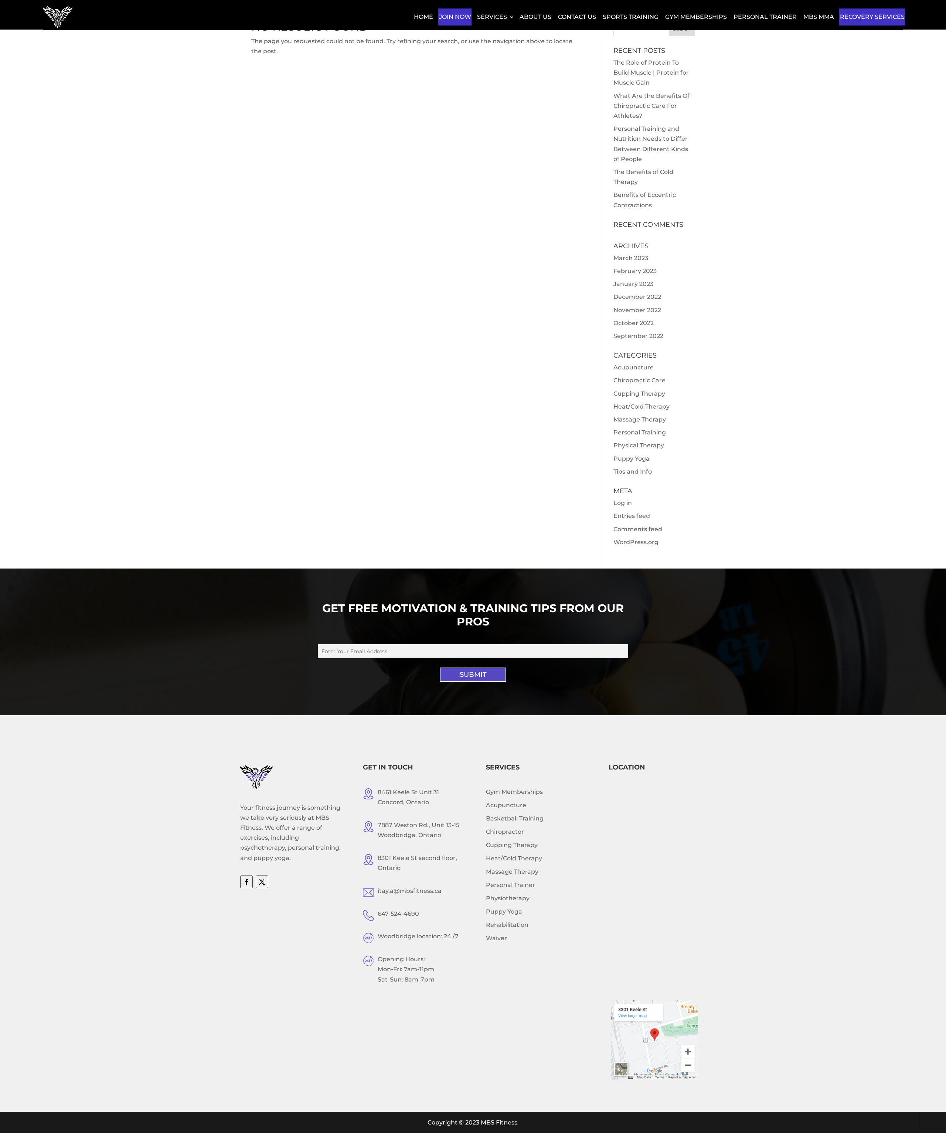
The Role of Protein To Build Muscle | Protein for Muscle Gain (651, 72)
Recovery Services (872, 16)
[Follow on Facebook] (246, 882)
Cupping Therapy (639, 393)
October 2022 (633, 323)
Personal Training (639, 432)
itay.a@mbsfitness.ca (410, 890)
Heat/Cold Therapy (641, 406)
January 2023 (633, 283)
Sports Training (631, 16)
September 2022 (638, 335)
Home (423, 16)
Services (492, 16)
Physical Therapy (638, 445)
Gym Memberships (696, 16)
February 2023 (635, 270)
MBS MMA (818, 16)
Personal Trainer (765, 16)
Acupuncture (633, 367)
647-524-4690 (398, 913)
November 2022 (637, 310)
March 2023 (630, 258)
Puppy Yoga (631, 458)
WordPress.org (636, 542)
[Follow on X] (262, 882)
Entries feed (631, 515)
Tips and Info (632, 471)
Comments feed (637, 529)
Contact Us (577, 16)
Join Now (455, 16)
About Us (535, 16)
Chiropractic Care (639, 380)
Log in (622, 502)
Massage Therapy (639, 419)
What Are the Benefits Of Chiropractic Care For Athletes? (651, 105)
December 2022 (637, 296)
